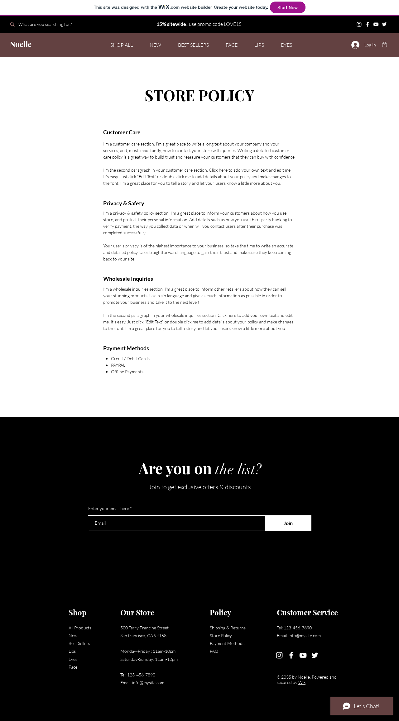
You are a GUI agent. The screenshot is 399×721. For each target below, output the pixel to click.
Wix (301, 682)
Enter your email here (108, 508)
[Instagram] (359, 24)
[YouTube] (376, 24)
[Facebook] (367, 24)
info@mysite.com (148, 682)
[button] (384, 44)
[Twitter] (384, 24)
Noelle (20, 44)
